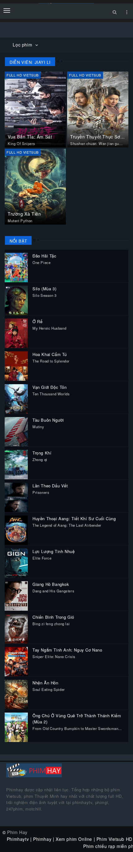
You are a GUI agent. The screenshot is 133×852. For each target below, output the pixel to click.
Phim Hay (17, 832)
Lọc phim (23, 45)
